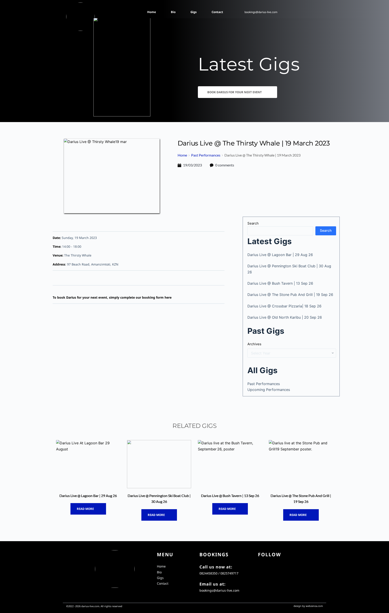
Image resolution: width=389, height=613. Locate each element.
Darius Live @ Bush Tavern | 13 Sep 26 (280, 283)
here (168, 297)
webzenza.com (314, 606)
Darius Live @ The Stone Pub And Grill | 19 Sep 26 (290, 294)
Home (161, 566)
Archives (254, 344)
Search (253, 223)
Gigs (160, 578)
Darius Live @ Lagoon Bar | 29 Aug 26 (280, 254)
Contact (162, 583)
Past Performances (263, 383)
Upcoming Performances (268, 389)
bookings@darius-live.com (260, 12)
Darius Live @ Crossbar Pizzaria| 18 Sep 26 (284, 306)
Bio (159, 572)
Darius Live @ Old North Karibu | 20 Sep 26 (284, 317)
